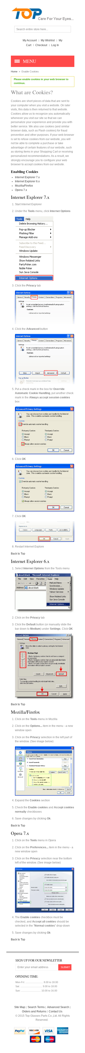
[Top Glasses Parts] (42, 8)
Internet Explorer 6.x (27, 181)
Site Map (19, 1007)
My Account (30, 40)
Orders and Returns (34, 1011)
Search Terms (36, 1007)
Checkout (41, 45)
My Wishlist (48, 40)
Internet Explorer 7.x (27, 177)
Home (14, 71)
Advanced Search (58, 1007)
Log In (55, 45)
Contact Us (55, 1011)
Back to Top (18, 553)
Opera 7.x (21, 190)
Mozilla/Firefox (24, 185)
